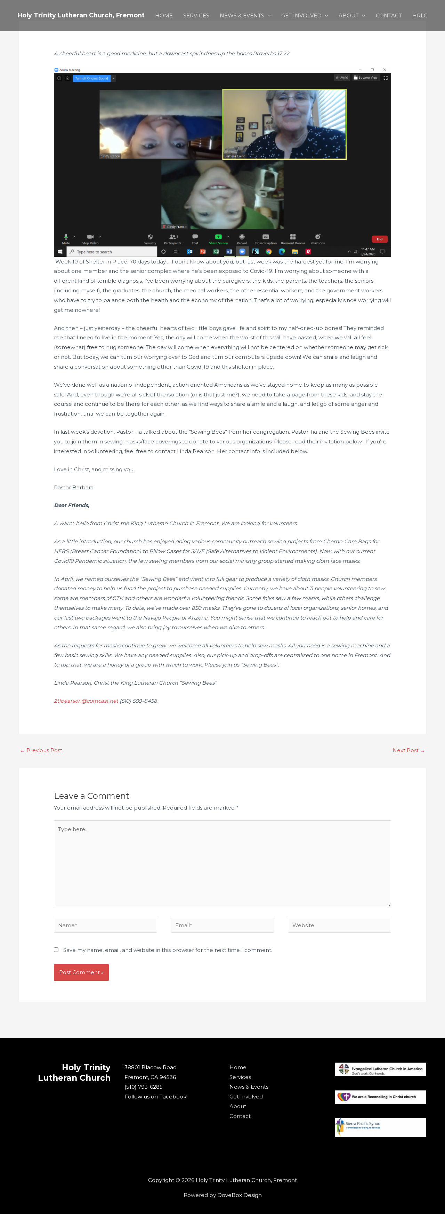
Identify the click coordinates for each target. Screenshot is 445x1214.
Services (240, 1077)
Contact (240, 1116)
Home (237, 1067)
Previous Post (41, 750)
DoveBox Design (239, 1195)
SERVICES (196, 15)
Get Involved (246, 1096)
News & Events (248, 1086)
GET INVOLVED (301, 15)
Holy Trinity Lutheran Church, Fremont (81, 15)
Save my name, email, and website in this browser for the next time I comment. (167, 950)
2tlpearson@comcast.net (86, 700)
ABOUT (349, 15)
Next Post (409, 750)
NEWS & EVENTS (242, 15)
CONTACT (389, 15)
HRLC (420, 15)
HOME (164, 15)
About (237, 1106)
